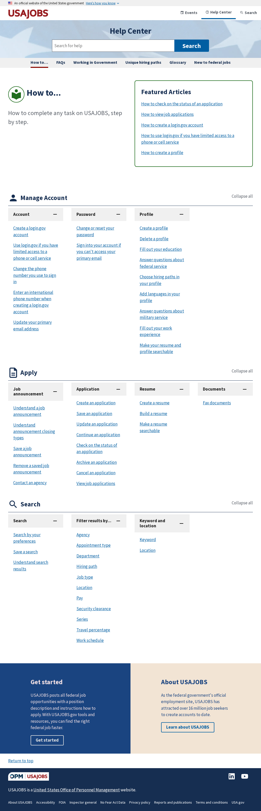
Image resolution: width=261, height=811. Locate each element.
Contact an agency (30, 482)
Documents (214, 389)
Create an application (95, 403)
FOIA (62, 802)
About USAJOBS (20, 802)
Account (21, 214)
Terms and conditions (212, 802)
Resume (147, 389)
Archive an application (96, 462)
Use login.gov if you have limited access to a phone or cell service (35, 251)
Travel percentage (93, 630)
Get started (47, 740)
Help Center (221, 12)
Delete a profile (154, 239)
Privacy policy (139, 802)
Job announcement (28, 391)
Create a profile (154, 228)
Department (87, 556)
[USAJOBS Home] (28, 16)
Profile (146, 214)
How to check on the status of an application (182, 104)
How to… (39, 62)
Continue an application (98, 435)
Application (87, 389)
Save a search (25, 552)
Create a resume (154, 403)
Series (82, 619)
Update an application (97, 424)
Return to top (20, 761)
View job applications (95, 483)
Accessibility (45, 802)
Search (251, 12)
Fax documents (217, 403)
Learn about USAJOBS (187, 727)
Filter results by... (93, 520)
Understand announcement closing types (34, 431)
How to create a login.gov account (172, 125)
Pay (79, 598)
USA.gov (238, 802)
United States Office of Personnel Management (76, 790)
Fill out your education (161, 249)
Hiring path (86, 566)
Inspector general (83, 802)
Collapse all (242, 196)
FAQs (60, 62)
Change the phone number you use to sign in (34, 275)
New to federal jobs (212, 62)
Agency (83, 535)
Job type (84, 577)
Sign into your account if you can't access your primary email (98, 251)
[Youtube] (245, 779)
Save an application (94, 413)
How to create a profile (162, 152)
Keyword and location (152, 523)
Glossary (177, 62)
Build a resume (153, 413)
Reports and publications (173, 802)
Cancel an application (95, 473)
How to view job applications (167, 114)
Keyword (148, 539)
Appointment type (93, 545)
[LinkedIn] (232, 779)
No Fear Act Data (112, 802)
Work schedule (90, 640)
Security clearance (93, 609)
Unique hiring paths (143, 62)
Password (85, 214)
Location (84, 587)
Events (191, 12)
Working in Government (95, 62)
